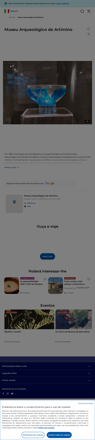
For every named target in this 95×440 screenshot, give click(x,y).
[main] (47, 420)
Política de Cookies (46, 428)
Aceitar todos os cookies (59, 435)
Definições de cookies (33, 435)
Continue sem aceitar (85, 403)
